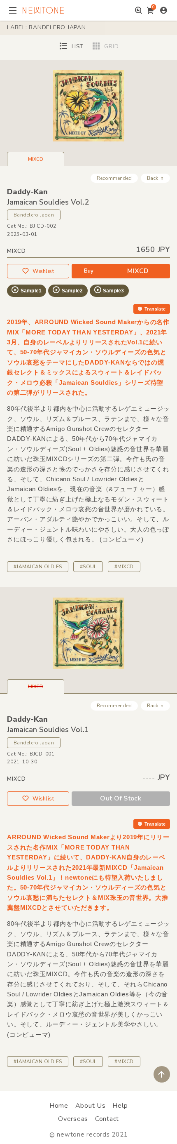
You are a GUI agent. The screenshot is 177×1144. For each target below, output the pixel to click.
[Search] (138, 10)
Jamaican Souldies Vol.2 (48, 202)
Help (120, 1105)
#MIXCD (123, 566)
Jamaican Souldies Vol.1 (48, 729)
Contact (107, 1118)
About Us (90, 1105)
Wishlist (43, 271)
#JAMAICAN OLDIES (38, 566)
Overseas (73, 1118)
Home (58, 1105)
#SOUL (88, 566)
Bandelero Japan (34, 215)
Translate (155, 308)
